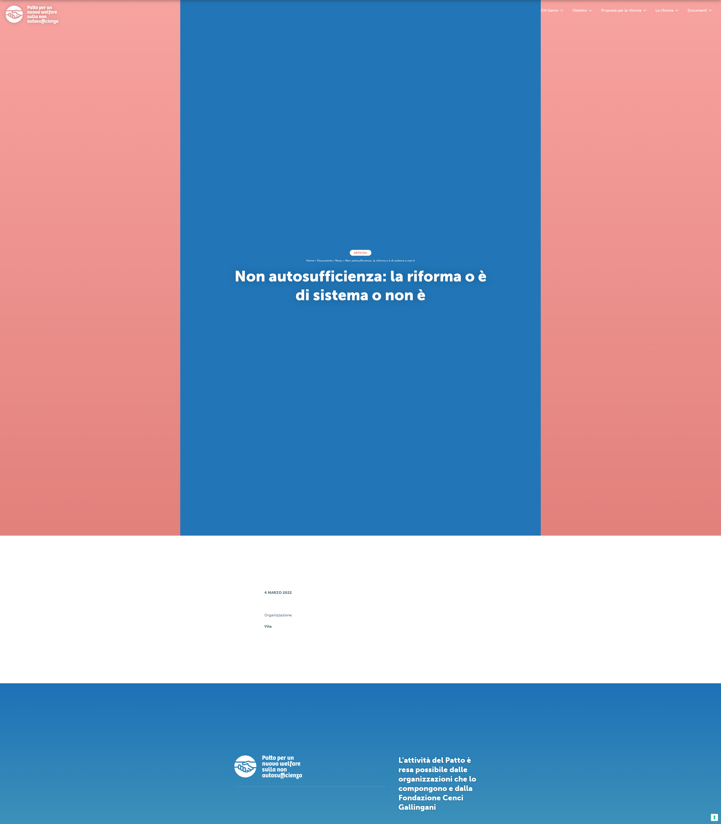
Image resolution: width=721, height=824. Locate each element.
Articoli (360, 253)
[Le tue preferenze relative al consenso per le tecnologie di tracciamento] (714, 817)
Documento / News (329, 260)
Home (310, 260)
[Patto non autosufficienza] (32, 15)
